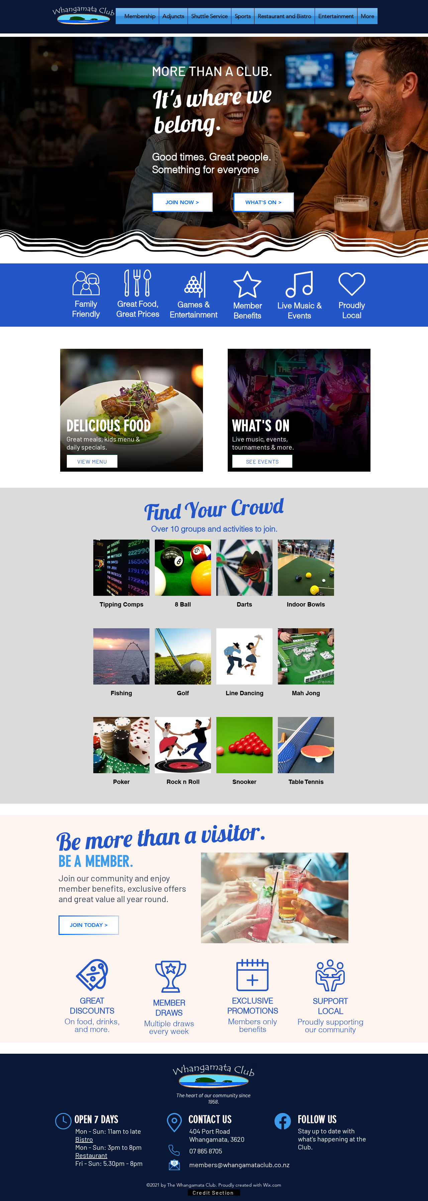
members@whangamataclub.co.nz (239, 1164)
